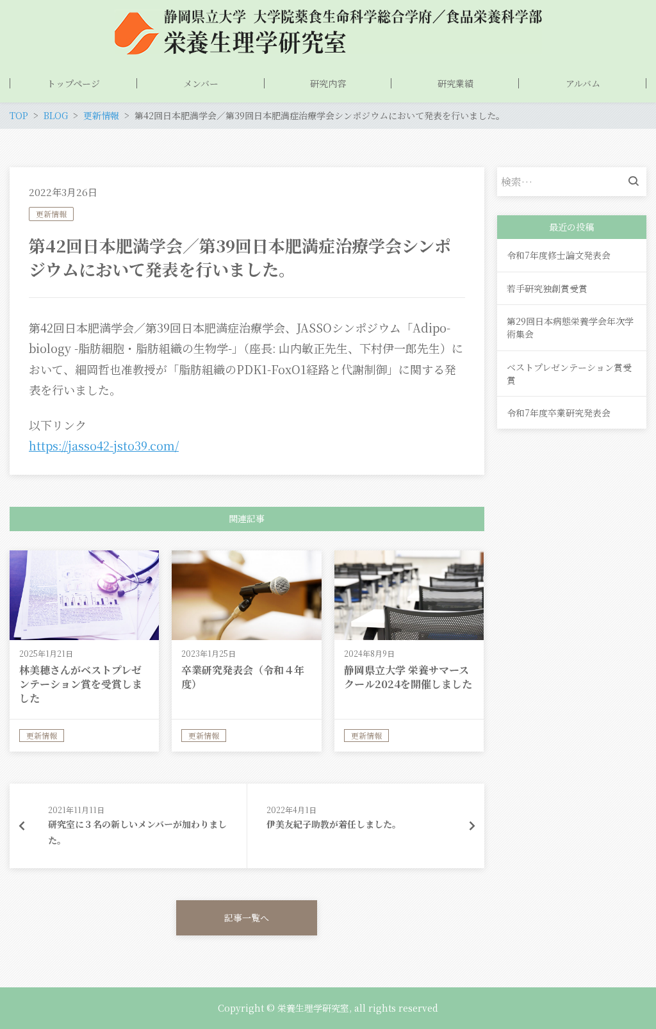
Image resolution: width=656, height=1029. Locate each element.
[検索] (636, 181)
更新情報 (51, 213)
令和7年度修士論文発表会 (559, 255)
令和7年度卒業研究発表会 (559, 412)
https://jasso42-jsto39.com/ (104, 445)
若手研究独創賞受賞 (547, 288)
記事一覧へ (246, 917)
